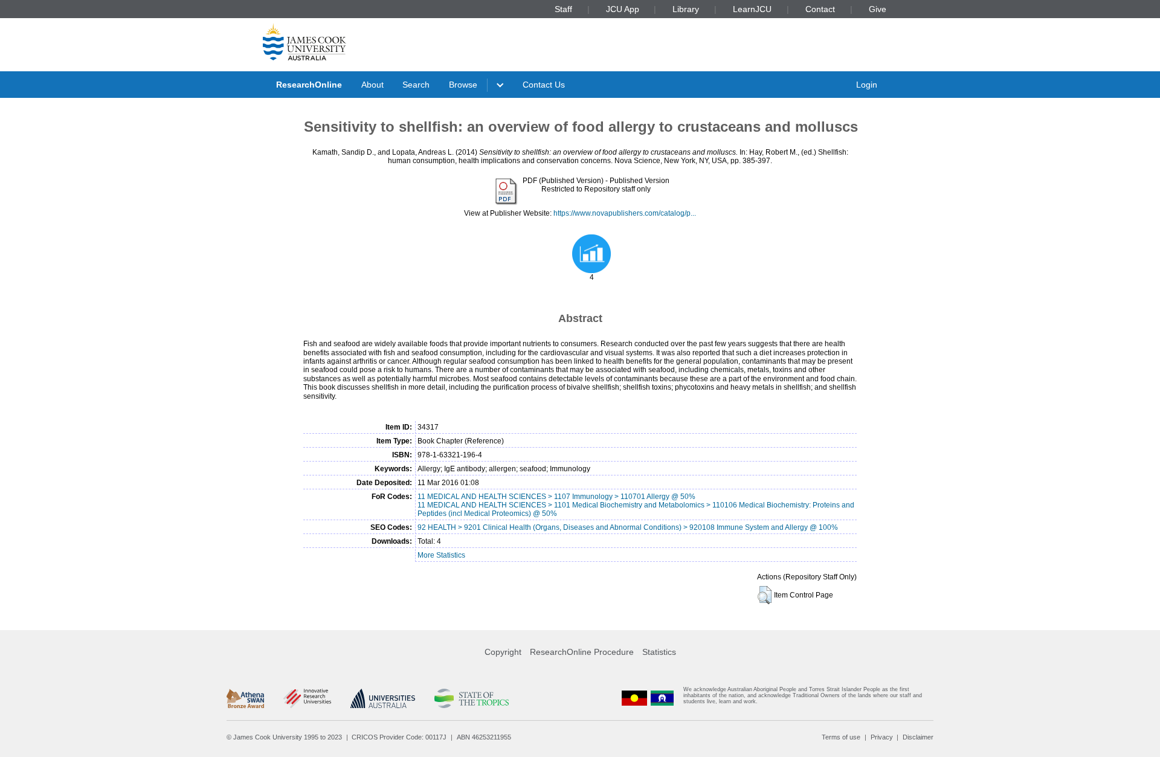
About (372, 84)
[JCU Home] (304, 41)
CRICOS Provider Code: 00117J (399, 737)
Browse (463, 84)
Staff (563, 9)
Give (877, 9)
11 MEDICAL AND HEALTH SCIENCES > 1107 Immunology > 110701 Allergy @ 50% (556, 496)
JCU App (622, 9)
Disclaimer (918, 737)
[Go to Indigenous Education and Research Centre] (634, 698)
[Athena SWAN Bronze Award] (245, 698)
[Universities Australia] (382, 698)
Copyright (503, 652)
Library (685, 9)
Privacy (882, 737)
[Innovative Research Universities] (307, 698)
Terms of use (841, 737)
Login (866, 84)
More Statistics (441, 555)
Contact (820, 9)
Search (416, 84)
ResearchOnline (309, 84)
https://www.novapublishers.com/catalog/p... (624, 213)
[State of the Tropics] (471, 698)
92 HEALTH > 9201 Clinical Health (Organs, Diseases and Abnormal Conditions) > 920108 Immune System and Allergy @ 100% (627, 527)
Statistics (659, 652)
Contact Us (544, 84)
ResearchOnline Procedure (582, 652)
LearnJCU (752, 9)
